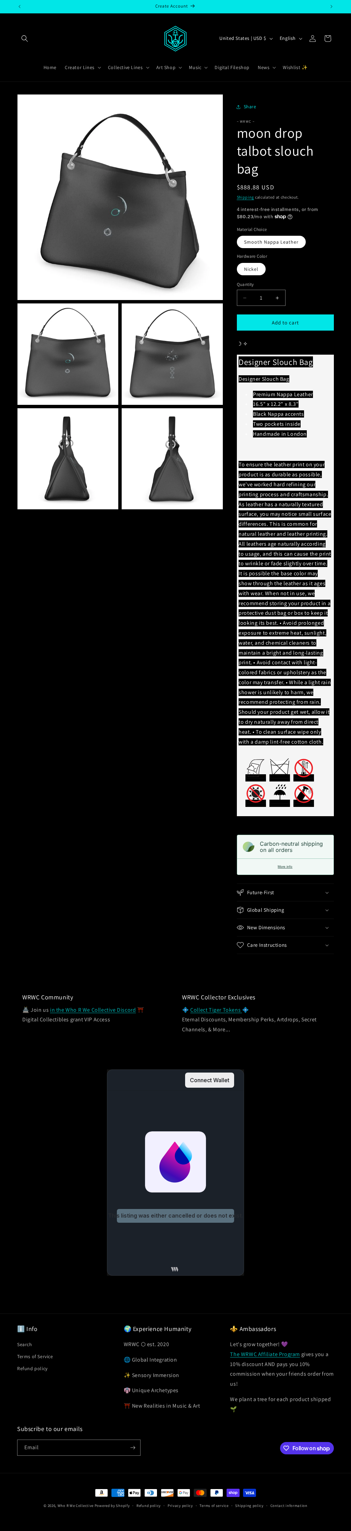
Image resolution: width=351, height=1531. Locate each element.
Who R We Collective (76, 1505)
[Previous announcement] (19, 6)
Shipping (245, 197)
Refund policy (32, 1368)
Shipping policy (249, 1505)
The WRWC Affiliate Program (265, 1354)
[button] (24, 38)
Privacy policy (180, 1505)
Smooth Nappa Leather (271, 242)
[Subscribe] (132, 1448)
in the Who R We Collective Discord (93, 1009)
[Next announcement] (331, 6)
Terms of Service (35, 1356)
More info (285, 866)
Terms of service (213, 1505)
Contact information (288, 1505)
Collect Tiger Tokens (216, 1009)
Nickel (251, 269)
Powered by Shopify (112, 1505)
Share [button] (250, 106)
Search (24, 1344)
